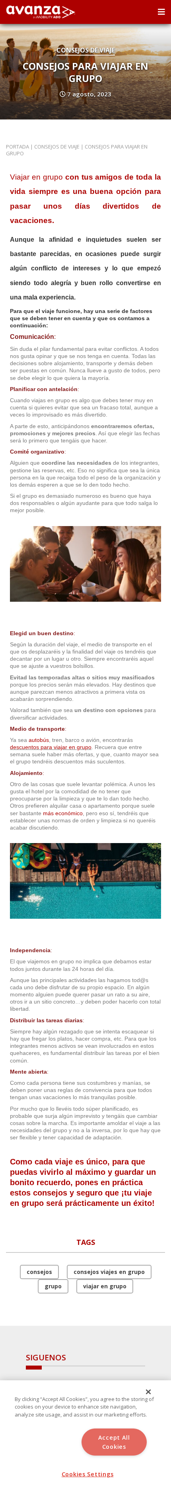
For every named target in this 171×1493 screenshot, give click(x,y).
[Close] (148, 1391)
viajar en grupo (104, 1286)
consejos (39, 1272)
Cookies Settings (88, 1474)
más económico (63, 813)
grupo (53, 1286)
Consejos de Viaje (85, 50)
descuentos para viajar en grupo (50, 747)
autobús (39, 740)
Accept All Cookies (114, 1442)
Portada (17, 146)
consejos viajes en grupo (109, 1272)
